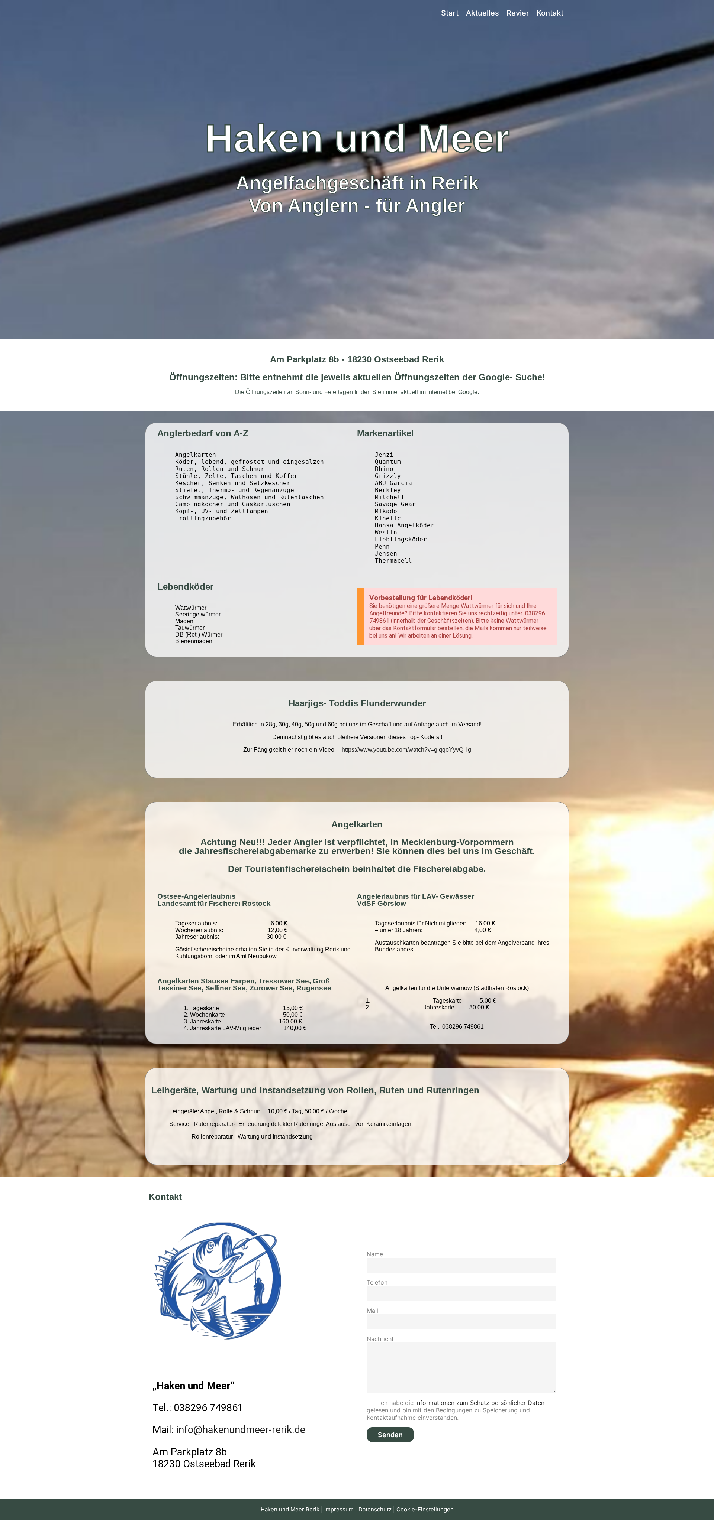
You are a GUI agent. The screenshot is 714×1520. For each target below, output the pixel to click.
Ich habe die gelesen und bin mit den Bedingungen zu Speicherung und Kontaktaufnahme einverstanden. (455, 1410)
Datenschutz (375, 1509)
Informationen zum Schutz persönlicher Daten (479, 1402)
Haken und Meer (178, 13)
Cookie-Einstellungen (425, 1509)
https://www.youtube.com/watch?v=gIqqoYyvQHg (406, 749)
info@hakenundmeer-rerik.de (240, 1430)
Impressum (339, 1509)
